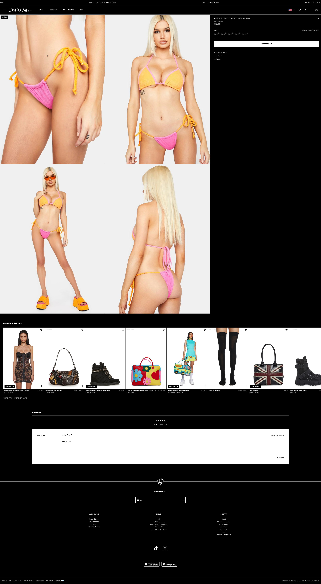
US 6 (230, 34)
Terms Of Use (17, 580)
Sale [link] (82, 10)
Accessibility (40, 580)
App (223, 532)
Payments (159, 527)
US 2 (216, 34)
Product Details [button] (220, 52)
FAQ (158, 519)
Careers (223, 527)
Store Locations (223, 521)
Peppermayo (218, 21)
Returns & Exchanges (158, 524)
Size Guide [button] (217, 56)
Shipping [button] (217, 59)
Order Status (94, 519)
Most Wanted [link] (68, 10)
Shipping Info (159, 521)
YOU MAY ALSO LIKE (12, 323)
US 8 (237, 34)
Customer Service (159, 529)
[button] (101, 2)
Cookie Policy (28, 580)
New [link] (41, 10)
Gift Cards (223, 529)
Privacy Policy (6, 580)
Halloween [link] (53, 10)
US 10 (244, 34)
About (223, 519)
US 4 (223, 34)
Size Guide (223, 524)
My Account (94, 521)
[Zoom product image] (52, 89)
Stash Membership (223, 535)
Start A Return (94, 527)
